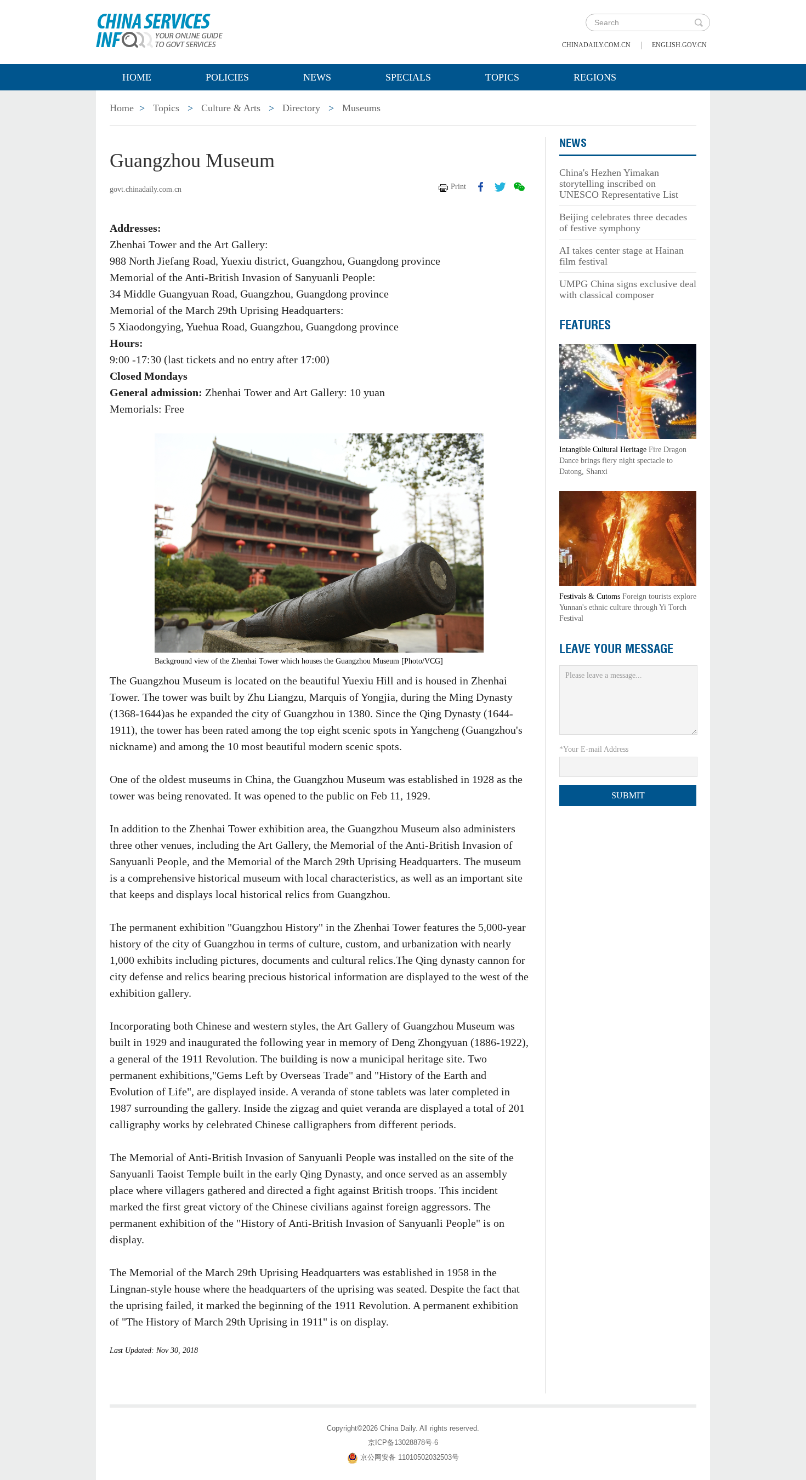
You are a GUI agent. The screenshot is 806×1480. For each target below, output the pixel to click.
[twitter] (500, 186)
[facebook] (480, 186)
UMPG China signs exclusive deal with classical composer (627, 289)
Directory (301, 107)
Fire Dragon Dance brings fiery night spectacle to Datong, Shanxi (622, 460)
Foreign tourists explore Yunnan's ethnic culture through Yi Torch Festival (627, 607)
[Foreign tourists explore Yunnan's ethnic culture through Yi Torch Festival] (627, 538)
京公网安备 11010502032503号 (409, 1458)
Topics (502, 77)
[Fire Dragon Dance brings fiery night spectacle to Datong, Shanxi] (627, 391)
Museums (361, 107)
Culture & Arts (230, 107)
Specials (408, 77)
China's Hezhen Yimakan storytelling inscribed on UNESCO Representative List (618, 183)
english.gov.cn (679, 45)
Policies (227, 77)
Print (458, 186)
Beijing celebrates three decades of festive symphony (623, 222)
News (317, 77)
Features (585, 325)
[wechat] (519, 186)
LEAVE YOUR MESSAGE (616, 649)
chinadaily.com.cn (596, 45)
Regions (595, 77)
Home (136, 77)
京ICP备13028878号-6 (403, 1442)
